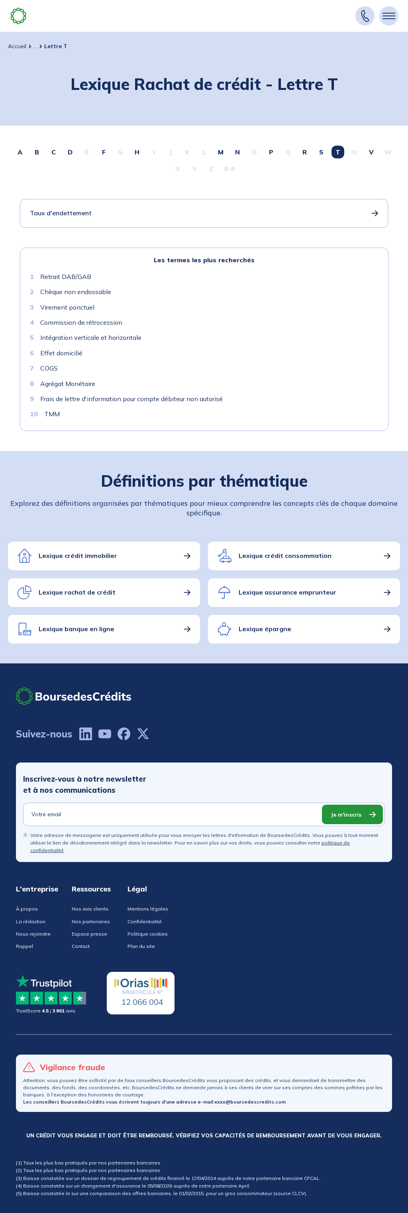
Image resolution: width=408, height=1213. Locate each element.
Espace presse (89, 934)
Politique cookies (148, 934)
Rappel (24, 946)
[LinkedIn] (85, 733)
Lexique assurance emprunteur (287, 592)
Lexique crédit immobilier (78, 556)
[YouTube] (104, 733)
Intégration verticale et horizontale (90, 337)
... (35, 46)
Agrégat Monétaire (67, 384)
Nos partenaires (91, 921)
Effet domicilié (61, 353)
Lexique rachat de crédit (77, 592)
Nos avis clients (90, 909)
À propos (27, 909)
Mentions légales (148, 909)
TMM (52, 414)
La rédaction (30, 921)
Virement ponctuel (67, 307)
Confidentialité (145, 921)
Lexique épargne (265, 629)
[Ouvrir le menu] (388, 15)
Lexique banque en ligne (76, 629)
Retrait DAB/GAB (65, 277)
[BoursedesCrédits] (73, 696)
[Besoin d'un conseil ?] (365, 15)
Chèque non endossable (75, 292)
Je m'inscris (346, 814)
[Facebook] (124, 733)
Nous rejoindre (33, 934)
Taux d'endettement (61, 213)
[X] (143, 733)
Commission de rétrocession (81, 322)
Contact (81, 946)
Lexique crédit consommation (285, 556)
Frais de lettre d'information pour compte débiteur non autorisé (131, 399)
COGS (49, 368)
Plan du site (141, 946)
